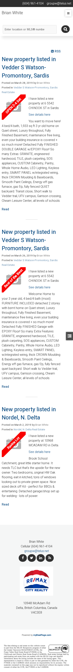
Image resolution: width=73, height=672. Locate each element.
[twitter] (32, 558)
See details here (39, 114)
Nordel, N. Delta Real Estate (29, 430)
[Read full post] (14, 107)
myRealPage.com (42, 635)
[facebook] (23, 558)
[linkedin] (41, 558)
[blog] (50, 558)
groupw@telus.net (36, 551)
